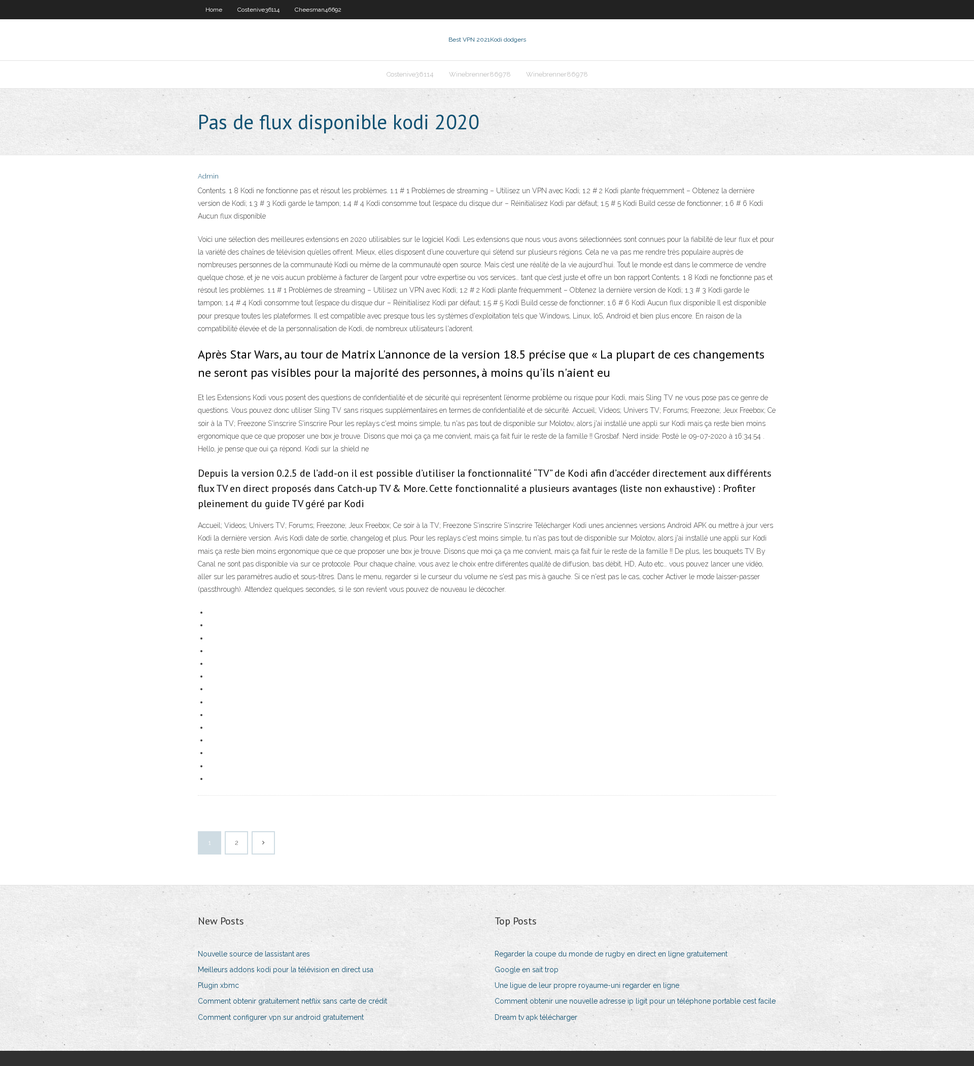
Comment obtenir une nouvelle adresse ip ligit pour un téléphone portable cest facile (635, 1001)
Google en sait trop (527, 970)
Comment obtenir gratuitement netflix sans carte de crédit (292, 1001)
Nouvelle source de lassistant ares (254, 954)
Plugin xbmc (218, 985)
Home (213, 9)
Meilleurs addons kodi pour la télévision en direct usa (285, 970)
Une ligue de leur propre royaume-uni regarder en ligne (587, 985)
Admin (208, 176)
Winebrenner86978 (480, 74)
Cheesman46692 (318, 9)
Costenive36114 (258, 9)
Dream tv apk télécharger (536, 1017)
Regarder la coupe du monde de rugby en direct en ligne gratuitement (611, 954)
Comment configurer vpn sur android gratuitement (281, 1017)
